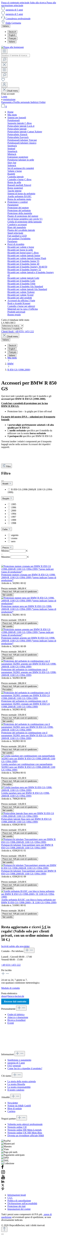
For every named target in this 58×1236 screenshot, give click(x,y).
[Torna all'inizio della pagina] (4, 1229)
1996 (13, 507)
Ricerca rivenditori (16, 1020)
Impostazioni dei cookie (19, 1209)
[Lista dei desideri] (3, 80)
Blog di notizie (14, 1108)
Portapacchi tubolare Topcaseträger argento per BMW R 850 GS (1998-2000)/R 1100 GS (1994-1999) (28, 872)
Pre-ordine (7, 689)
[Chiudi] (2, 1234)
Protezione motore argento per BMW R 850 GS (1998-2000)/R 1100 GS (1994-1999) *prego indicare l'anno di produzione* (28, 641)
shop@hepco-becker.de (12, 996)
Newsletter (12, 1102)
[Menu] (4, 51)
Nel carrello (7, 595)
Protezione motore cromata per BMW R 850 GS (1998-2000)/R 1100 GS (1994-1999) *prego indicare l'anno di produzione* (28, 577)
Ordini (42, 102)
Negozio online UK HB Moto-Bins (24, 1132)
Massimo (15, 557)
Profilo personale (21, 102)
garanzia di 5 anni (14, 9)
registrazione (9, 99)
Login (4, 96)
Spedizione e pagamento (19, 1060)
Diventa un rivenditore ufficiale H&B (25, 1135)
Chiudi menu (12, 91)
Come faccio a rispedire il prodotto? (24, 1068)
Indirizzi (34, 102)
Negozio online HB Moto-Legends (24, 1130)
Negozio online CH (17, 1127)
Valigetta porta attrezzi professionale (25, 1124)
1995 (13, 504)
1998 (13, 523)
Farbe (5, 529)
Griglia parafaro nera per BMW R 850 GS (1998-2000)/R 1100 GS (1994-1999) (25, 794)
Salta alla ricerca (38, 2)
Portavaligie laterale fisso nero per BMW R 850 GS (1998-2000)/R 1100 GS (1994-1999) (26, 820)
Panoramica (7, 102)
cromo (14, 538)
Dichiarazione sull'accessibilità (22, 1203)
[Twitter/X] (2, 1186)
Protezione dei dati (16, 1206)
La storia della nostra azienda (21, 1081)
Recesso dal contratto (15, 1001)
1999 (13, 520)
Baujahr (6, 498)
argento (14, 535)
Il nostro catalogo (15, 1090)
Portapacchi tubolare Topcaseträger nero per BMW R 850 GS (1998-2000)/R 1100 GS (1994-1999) (27, 846)
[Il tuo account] (4, 84)
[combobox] (15, 55)
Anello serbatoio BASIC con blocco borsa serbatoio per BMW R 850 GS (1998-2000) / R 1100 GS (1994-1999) (28, 901)
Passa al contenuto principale (15, 2)
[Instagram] (3, 1173)
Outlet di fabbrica (15, 1014)
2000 (13, 510)
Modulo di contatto (10, 988)
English (12, 35)
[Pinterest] (2, 1189)
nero (13, 541)
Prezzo (5, 547)
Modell (5, 483)
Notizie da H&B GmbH (19, 1105)
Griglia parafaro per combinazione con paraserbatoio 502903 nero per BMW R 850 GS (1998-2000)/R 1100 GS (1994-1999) (28, 767)
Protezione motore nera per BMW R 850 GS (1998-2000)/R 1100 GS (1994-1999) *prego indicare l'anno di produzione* (28, 609)
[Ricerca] (4, 59)
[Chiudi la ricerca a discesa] (4, 64)
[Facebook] (2, 1168)
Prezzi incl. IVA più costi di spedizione (19, 591)
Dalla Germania (13, 23)
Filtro (8, 466)
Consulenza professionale (18, 18)
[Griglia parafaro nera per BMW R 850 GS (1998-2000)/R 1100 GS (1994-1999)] (29, 790)
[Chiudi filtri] (2, 480)
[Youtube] (3, 1178)
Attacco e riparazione (17, 1017)
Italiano (12, 42)
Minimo (14, 550)
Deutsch (12, 32)
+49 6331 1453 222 (11, 965)
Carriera (11, 1111)
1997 (13, 516)
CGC (10, 1197)
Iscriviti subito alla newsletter (15, 946)
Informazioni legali (16, 1195)
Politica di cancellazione (19, 1200)
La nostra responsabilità (18, 1087)
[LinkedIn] (2, 1182)
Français (12, 38)
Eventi (10, 1023)
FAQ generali (14, 1065)
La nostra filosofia (16, 1084)
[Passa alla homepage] (12, 47)
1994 (13, 513)
